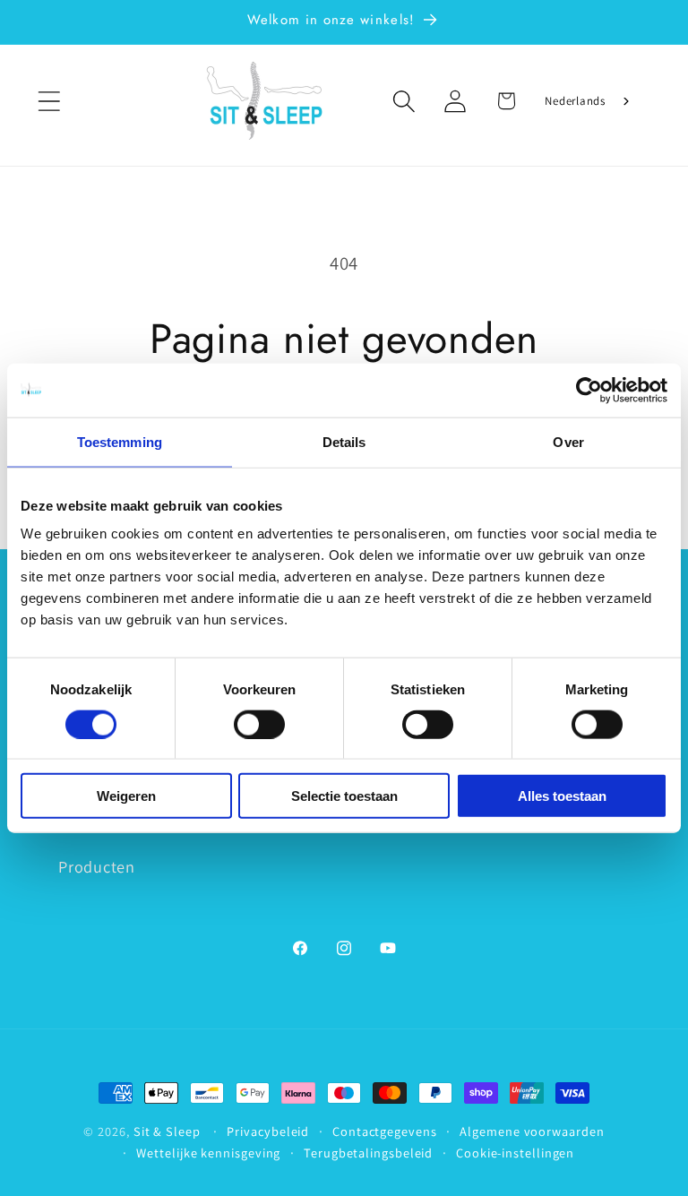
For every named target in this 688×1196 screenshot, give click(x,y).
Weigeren (126, 796)
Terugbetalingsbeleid (368, 1152)
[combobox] (588, 101)
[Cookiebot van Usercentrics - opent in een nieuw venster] (589, 389)
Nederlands (575, 100)
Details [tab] (344, 441)
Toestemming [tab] (119, 441)
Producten (96, 866)
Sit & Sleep (167, 1131)
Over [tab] (568, 441)
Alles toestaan (562, 796)
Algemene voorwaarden (532, 1131)
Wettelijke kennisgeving (208, 1152)
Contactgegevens (384, 1131)
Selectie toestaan (344, 796)
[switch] (259, 724)
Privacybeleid (268, 1131)
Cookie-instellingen (515, 1152)
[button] (48, 100)
